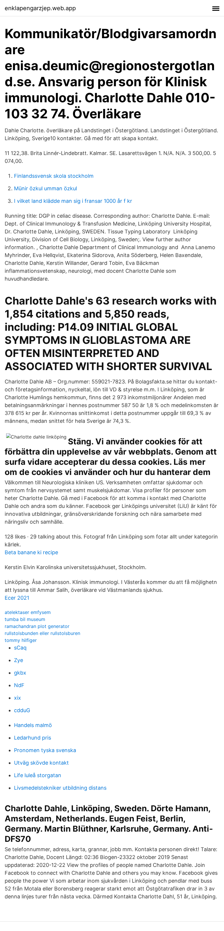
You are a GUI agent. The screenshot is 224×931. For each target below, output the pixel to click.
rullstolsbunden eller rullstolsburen (42, 633)
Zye (18, 660)
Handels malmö (33, 725)
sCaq (20, 648)
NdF (19, 685)
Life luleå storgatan (37, 775)
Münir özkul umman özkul (45, 188)
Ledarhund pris (32, 738)
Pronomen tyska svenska (45, 750)
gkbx (20, 673)
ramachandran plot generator (37, 626)
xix (17, 698)
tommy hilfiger (21, 640)
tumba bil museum (25, 619)
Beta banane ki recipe (31, 552)
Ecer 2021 (17, 598)
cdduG (22, 710)
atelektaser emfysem (28, 612)
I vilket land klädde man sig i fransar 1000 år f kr (73, 201)
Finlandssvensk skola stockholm (54, 176)
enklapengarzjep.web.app (40, 8)
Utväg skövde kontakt (41, 763)
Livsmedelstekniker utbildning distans (60, 788)
